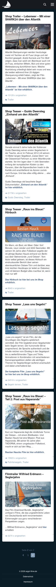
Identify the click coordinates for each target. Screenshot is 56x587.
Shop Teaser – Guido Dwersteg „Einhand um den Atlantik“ (25, 112)
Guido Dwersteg (15, 197)
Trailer (11, 99)
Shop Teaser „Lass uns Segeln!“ (26, 304)
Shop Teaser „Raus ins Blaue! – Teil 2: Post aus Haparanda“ (25, 397)
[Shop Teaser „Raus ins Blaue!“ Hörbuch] (28, 229)
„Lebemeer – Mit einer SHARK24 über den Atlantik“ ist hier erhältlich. (26, 88)
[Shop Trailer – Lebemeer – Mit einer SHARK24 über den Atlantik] (28, 36)
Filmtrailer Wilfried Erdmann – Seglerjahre (24, 475)
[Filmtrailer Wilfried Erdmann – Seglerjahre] (28, 494)
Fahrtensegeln (15, 462)
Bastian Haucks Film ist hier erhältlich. (25, 452)
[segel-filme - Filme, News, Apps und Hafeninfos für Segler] (6, 6)
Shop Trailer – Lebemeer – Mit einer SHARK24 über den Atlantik (27, 17)
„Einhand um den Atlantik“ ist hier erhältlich (26, 186)
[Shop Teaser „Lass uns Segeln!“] (28, 321)
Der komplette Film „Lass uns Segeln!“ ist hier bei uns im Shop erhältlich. (25, 373)
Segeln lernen (14, 384)
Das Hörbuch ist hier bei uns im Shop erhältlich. (24, 281)
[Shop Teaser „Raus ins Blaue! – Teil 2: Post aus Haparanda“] (28, 416)
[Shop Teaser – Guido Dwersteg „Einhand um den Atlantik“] (28, 131)
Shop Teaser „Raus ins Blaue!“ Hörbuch (25, 210)
